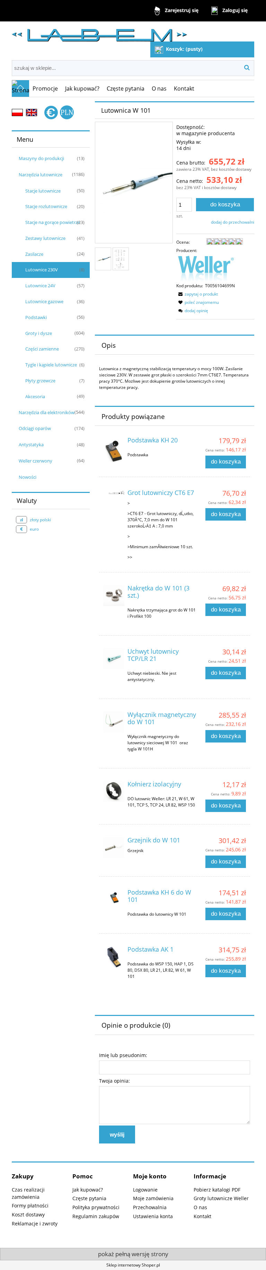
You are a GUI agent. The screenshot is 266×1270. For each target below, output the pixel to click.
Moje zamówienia (153, 1198)
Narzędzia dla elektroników (46, 412)
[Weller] (205, 268)
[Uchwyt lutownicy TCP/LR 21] (113, 658)
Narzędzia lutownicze (40, 174)
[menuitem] (45, 88)
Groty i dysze (38, 333)
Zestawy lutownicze (45, 238)
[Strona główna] (99, 32)
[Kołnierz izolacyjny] (113, 791)
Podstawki (36, 317)
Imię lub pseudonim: (123, 1055)
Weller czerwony (35, 461)
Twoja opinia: (114, 1080)
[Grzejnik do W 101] (113, 847)
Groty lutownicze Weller (221, 1198)
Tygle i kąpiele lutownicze (51, 365)
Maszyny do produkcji (41, 158)
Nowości (27, 477)
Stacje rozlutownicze (46, 206)
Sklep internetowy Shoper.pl (133, 1265)
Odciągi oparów (35, 428)
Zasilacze (34, 254)
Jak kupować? (87, 1189)
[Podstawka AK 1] (113, 957)
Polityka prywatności (95, 1207)
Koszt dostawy (28, 1214)
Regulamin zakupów (95, 1216)
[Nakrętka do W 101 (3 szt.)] (113, 595)
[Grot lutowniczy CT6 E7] (113, 494)
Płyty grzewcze (40, 380)
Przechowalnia (150, 1207)
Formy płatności (30, 1205)
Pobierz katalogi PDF (217, 1189)
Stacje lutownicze (43, 191)
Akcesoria (35, 396)
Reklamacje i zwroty (34, 1223)
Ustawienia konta (153, 1216)
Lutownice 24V (40, 285)
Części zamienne (42, 349)
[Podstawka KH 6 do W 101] (113, 897)
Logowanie (145, 1189)
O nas (200, 1207)
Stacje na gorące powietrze (52, 222)
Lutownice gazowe (44, 301)
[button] (197, 294)
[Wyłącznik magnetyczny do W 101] (113, 721)
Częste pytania (89, 1198)
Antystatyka (31, 444)
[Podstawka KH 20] (113, 450)
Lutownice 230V (41, 270)
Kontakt (202, 1216)
